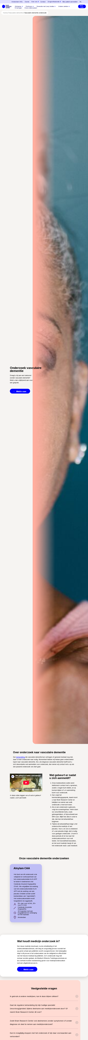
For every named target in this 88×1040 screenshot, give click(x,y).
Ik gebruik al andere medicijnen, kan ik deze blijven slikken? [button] (34, 996)
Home (5, 13)
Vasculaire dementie (16, 13)
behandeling (20, 757)
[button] (20, 391)
